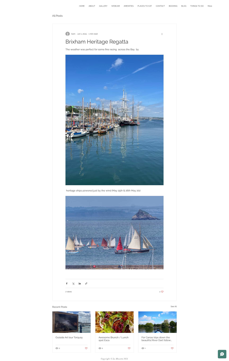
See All (174, 306)
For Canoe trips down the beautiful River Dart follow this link (156, 339)
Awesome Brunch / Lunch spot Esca (114, 339)
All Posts (57, 15)
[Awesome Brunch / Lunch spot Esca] (114, 322)
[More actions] (162, 33)
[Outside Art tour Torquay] (71, 322)
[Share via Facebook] (66, 283)
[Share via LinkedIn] (79, 283)
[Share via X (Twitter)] (73, 283)
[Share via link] (86, 283)
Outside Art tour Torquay (69, 337)
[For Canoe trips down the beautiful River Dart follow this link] (157, 322)
